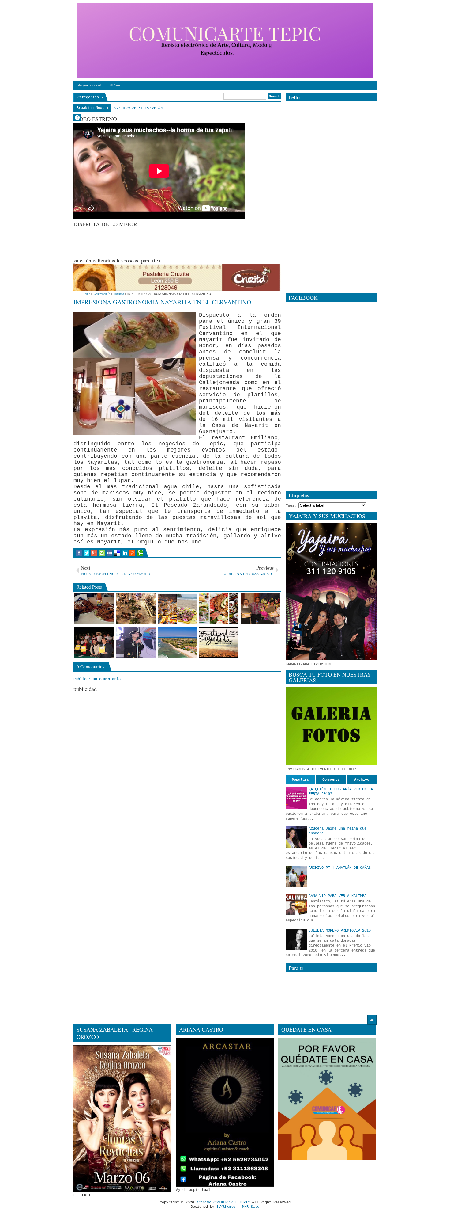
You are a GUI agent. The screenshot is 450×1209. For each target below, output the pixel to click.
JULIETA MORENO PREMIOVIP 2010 (340, 931)
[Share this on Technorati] (140, 553)
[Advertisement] (184, 241)
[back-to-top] (372, 1020)
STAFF (115, 85)
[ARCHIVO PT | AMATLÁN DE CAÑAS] (296, 876)
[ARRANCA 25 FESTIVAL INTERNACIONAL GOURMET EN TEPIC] (136, 608)
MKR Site (250, 1207)
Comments (330, 780)
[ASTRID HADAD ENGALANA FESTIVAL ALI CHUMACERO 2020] (136, 642)
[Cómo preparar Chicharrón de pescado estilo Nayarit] (94, 608)
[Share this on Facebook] (79, 553)
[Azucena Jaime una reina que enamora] (296, 837)
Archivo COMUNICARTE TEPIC (223, 1202)
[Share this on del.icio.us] (117, 553)
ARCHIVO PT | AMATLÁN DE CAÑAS (340, 868)
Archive (361, 780)
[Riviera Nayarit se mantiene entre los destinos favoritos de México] (177, 642)
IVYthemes (226, 1207)
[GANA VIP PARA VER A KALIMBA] (296, 904)
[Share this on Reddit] (132, 553)
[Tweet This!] (86, 553)
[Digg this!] (109, 553)
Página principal (89, 85)
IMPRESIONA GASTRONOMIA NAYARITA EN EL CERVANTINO (162, 302)
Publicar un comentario (97, 679)
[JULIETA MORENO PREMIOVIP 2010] (296, 939)
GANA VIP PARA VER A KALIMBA (337, 896)
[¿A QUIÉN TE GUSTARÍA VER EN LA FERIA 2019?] (296, 798)
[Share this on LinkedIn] (125, 553)
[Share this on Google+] (94, 553)
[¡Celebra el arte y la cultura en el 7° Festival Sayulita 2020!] (218, 642)
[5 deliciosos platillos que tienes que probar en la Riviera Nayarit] (218, 608)
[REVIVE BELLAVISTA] (94, 642)
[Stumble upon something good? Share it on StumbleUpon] (102, 553)
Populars (300, 780)
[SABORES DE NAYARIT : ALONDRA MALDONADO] (260, 608)
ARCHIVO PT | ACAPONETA (137, 107)
